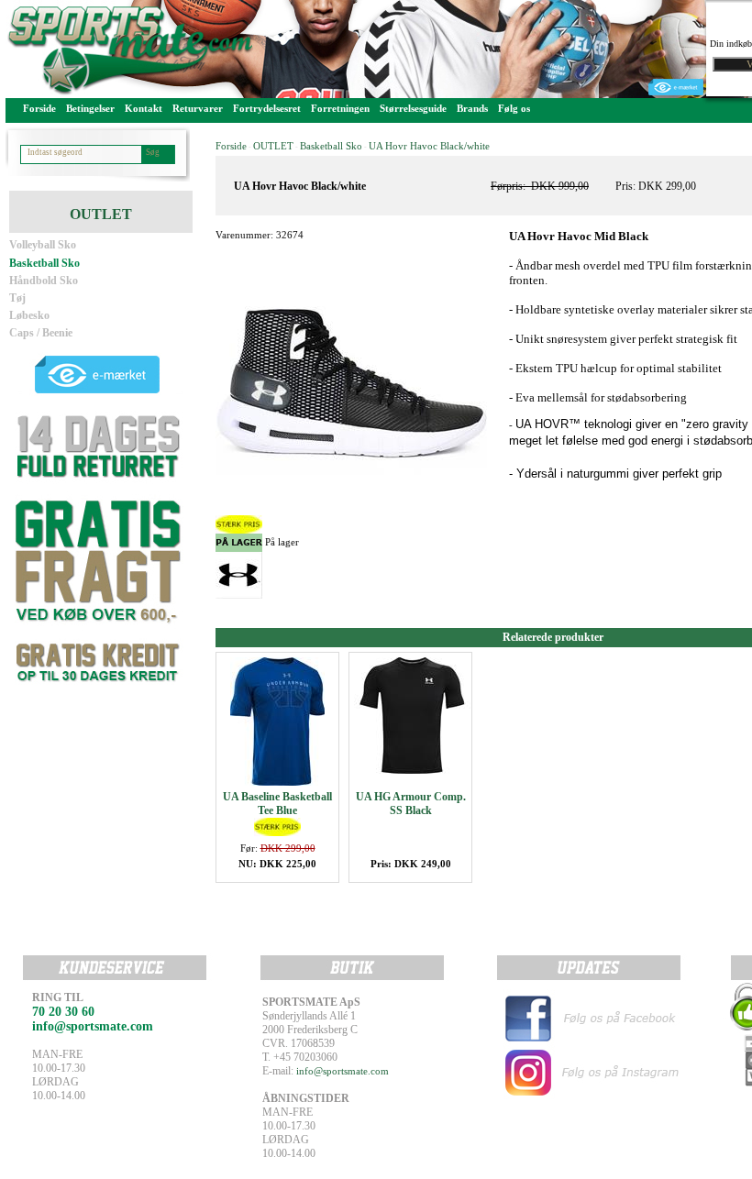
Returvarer (197, 108)
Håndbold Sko (43, 280)
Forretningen (340, 108)
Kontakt (143, 108)
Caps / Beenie (40, 332)
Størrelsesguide (413, 108)
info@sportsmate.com (342, 1070)
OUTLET (273, 145)
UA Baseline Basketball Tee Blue (277, 803)
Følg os (514, 108)
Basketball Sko (44, 263)
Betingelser (90, 108)
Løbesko (29, 315)
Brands (472, 108)
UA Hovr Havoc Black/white (429, 145)
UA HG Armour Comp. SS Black (411, 803)
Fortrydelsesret (267, 108)
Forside (39, 108)
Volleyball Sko (42, 244)
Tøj (17, 298)
